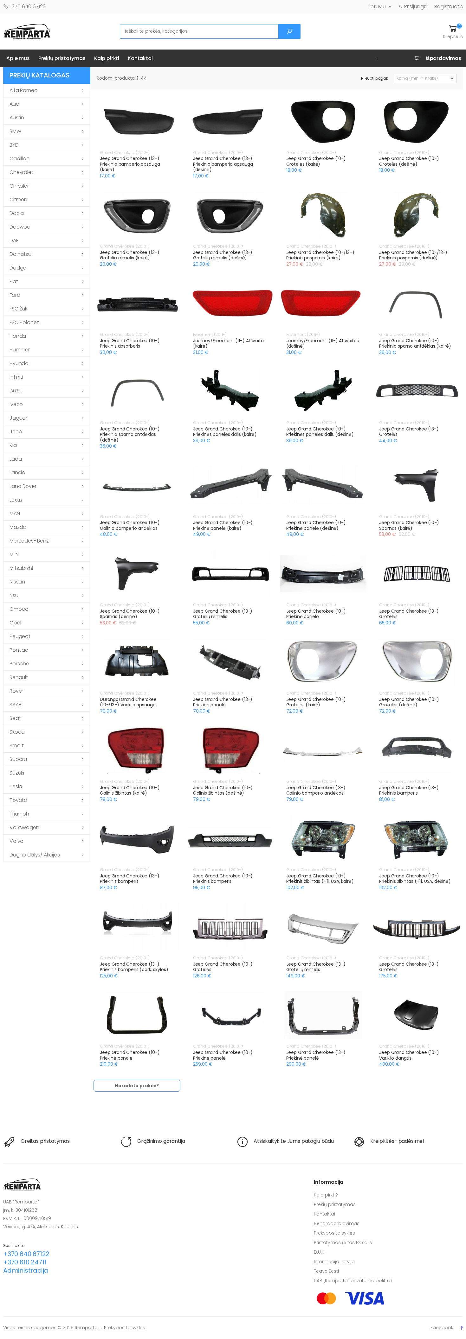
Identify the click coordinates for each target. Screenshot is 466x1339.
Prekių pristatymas (62, 58)
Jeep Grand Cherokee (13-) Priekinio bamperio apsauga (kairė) (130, 164)
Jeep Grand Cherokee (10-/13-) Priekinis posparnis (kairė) (320, 255)
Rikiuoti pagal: (374, 78)
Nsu (14, 595)
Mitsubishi (21, 568)
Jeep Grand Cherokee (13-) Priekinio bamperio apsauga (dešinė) (223, 164)
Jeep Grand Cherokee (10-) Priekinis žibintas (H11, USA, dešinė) (415, 879)
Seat (15, 718)
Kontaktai (140, 58)
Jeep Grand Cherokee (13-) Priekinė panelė (223, 702)
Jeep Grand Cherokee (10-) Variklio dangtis (409, 1055)
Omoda (19, 609)
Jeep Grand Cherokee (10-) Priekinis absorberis (130, 343)
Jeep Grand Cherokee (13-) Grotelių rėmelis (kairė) (129, 255)
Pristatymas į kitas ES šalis (343, 1242)
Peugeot (20, 636)
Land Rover (23, 486)
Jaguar (18, 418)
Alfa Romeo (23, 90)
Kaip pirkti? (326, 1195)
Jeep (16, 431)
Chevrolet (21, 172)
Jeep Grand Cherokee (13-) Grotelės (409, 432)
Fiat (14, 281)
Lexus (16, 499)
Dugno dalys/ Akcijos (35, 854)
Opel (15, 622)
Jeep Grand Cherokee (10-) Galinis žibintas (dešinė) (223, 790)
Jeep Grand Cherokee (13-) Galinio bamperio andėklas (316, 790)
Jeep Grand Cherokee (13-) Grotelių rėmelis (223, 614)
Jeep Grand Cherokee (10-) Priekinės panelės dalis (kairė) (225, 432)
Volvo (16, 841)
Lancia (17, 472)
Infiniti (16, 377)
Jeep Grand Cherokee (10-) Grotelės (223, 967)
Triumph (19, 813)
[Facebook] (462, 1328)
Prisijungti (415, 6)
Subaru (18, 759)
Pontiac (19, 650)
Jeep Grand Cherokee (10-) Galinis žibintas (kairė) (130, 790)
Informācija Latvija (334, 1261)
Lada (16, 459)
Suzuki (17, 772)
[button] (453, 31)
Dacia (17, 213)
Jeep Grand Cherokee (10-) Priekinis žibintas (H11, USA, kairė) (320, 879)
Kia (13, 445)
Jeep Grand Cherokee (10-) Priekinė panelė (316, 614)
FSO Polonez (24, 322)
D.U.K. (319, 1252)
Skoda (17, 732)
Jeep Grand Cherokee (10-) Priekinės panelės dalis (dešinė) (320, 432)
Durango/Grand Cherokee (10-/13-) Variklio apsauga (128, 702)
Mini (14, 554)
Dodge (18, 267)
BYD (14, 145)
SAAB (15, 704)
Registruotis (448, 6)
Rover (16, 691)
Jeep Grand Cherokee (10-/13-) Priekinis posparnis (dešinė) (413, 255)
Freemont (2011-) (210, 334)
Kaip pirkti (106, 58)
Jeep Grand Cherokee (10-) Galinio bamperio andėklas (130, 525)
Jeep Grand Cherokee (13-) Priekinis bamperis (409, 790)
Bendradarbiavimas (336, 1223)
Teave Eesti (326, 1271)
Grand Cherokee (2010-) (125, 153)
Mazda (18, 527)
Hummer (20, 349)
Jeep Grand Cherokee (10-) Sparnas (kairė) (409, 525)
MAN (15, 513)
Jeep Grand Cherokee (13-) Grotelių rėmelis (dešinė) (223, 255)
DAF (14, 240)
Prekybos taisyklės (334, 1233)
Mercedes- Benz (29, 540)
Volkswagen (24, 827)
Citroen (18, 199)
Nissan (17, 581)
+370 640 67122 (27, 6)
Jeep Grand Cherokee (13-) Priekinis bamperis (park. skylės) (134, 967)
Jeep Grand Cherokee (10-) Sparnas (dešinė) (130, 614)
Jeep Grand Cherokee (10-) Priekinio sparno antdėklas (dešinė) (130, 434)
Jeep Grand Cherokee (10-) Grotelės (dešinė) (409, 161)
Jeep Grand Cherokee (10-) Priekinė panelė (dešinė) (316, 525)
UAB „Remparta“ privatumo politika (353, 1280)
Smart (17, 745)
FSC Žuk (18, 308)
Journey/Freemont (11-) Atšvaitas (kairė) (229, 343)
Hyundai (19, 363)
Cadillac (19, 158)
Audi (15, 104)
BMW (15, 131)
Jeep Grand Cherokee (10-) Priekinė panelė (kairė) (223, 525)
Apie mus (18, 58)
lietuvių (377, 6)
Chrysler (19, 186)
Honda (18, 336)
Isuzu (16, 390)
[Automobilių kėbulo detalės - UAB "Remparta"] (27, 31)
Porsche (19, 663)
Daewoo (20, 226)
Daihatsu (20, 254)
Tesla (16, 786)
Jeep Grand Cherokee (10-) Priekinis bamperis (223, 879)
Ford (15, 295)
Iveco (16, 404)
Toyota (18, 800)
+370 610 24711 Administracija (25, 1266)
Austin (17, 117)
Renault (19, 677)
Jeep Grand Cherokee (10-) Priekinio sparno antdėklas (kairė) (415, 343)
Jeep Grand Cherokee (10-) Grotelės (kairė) (316, 161)
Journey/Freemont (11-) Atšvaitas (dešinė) (322, 343)
